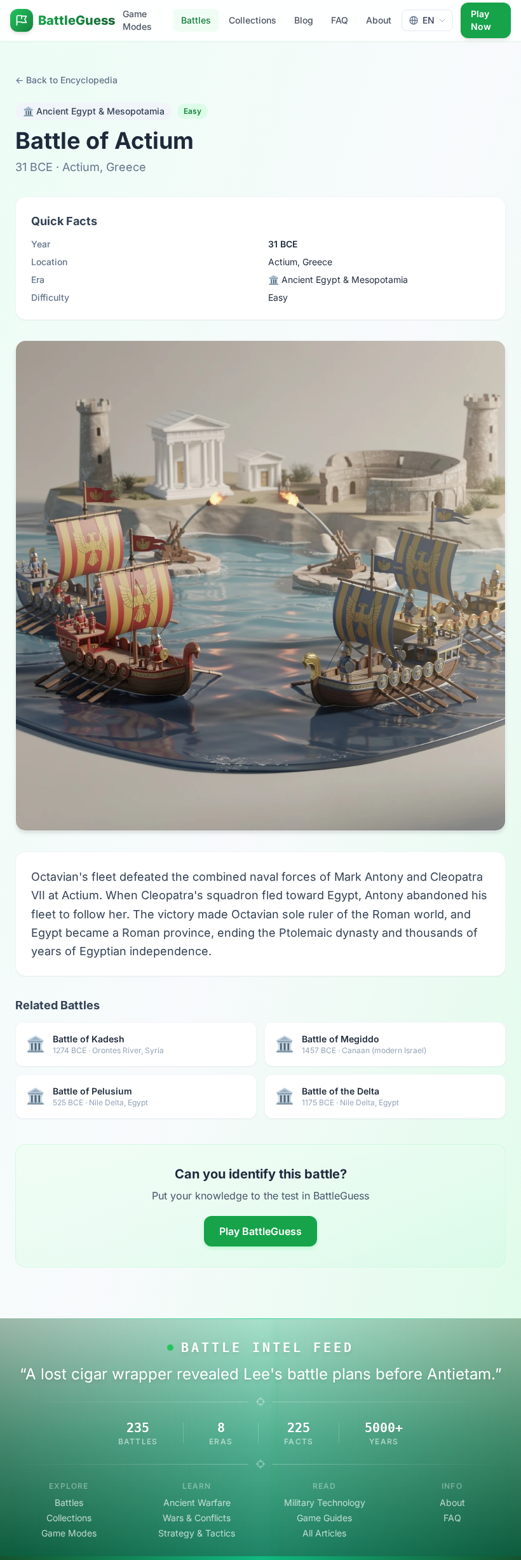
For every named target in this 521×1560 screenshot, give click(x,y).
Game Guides (324, 1517)
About (378, 20)
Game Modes (137, 20)
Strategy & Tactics (196, 1533)
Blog (303, 20)
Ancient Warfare (197, 1502)
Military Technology (324, 1502)
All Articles (324, 1533)
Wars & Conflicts (197, 1517)
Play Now (481, 20)
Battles (196, 20)
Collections (252, 20)
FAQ (339, 20)
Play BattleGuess (260, 1231)
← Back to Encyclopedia (66, 79)
